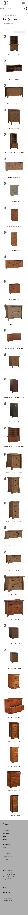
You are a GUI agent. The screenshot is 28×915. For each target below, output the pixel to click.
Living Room (6, 833)
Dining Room (6, 830)
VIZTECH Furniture (19, 913)
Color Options (6, 860)
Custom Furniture (7, 856)
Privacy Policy (20, 910)
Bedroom (5, 827)
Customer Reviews (7, 853)
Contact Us (5, 863)
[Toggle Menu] (23, 3)
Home (4, 15)
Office (8, 15)
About (4, 850)
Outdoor (5, 839)
